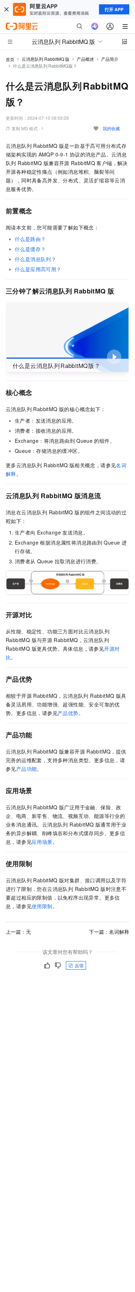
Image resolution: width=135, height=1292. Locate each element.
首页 (10, 59)
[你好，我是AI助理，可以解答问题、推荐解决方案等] (94, 26)
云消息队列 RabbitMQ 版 (45, 59)
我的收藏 (111, 128)
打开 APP (114, 9)
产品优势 (68, 712)
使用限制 (42, 906)
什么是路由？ (30, 238)
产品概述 (85, 59)
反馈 (79, 965)
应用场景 (42, 841)
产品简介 (109, 59)
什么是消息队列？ (35, 259)
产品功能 (26, 768)
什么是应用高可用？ (38, 269)
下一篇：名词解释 (109, 931)
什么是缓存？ (30, 249)
